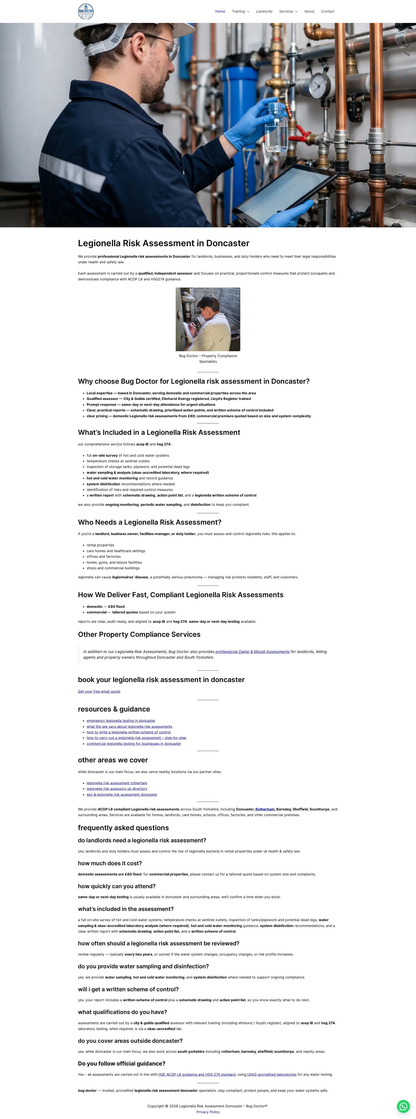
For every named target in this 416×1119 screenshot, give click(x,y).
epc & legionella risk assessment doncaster (122, 794)
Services (286, 11)
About (309, 11)
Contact (328, 11)
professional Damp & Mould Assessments (253, 651)
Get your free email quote (99, 691)
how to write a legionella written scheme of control (129, 732)
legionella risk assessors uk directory (117, 788)
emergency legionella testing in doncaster (121, 720)
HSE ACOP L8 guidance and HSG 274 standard (197, 1074)
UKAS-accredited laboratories (271, 1074)
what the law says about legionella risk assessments (129, 726)
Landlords (264, 11)
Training (238, 11)
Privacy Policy (208, 1112)
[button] (247, 11)
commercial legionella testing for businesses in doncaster (134, 743)
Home (220, 11)
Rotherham (265, 809)
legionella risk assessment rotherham (117, 783)
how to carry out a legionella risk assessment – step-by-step (136, 738)
